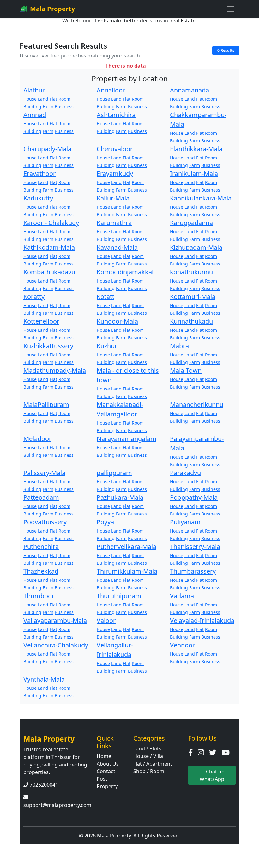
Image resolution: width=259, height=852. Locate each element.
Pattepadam (41, 497)
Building (32, 107)
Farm (48, 107)
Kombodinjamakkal (125, 272)
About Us (108, 763)
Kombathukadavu (49, 272)
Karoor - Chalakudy (51, 222)
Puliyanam (185, 522)
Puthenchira (41, 546)
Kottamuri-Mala (192, 296)
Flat (53, 99)
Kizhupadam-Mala (196, 247)
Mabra (179, 346)
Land (43, 99)
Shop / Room (148, 771)
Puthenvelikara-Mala (126, 546)
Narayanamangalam (126, 438)
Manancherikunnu (196, 404)
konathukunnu (191, 272)
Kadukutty (38, 198)
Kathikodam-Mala (49, 247)
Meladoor (37, 438)
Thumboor (38, 596)
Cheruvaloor (115, 149)
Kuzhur (107, 346)
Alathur (34, 90)
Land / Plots (147, 748)
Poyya (105, 522)
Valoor (106, 620)
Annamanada (189, 90)
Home (104, 756)
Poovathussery (45, 522)
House (30, 99)
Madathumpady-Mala (54, 370)
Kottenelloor (41, 321)
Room (64, 99)
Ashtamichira (116, 114)
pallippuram (114, 472)
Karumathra (114, 222)
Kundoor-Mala (117, 321)
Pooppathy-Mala (194, 497)
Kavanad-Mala (117, 247)
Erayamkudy (115, 173)
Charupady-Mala (47, 149)
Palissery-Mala (44, 472)
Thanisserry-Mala (195, 546)
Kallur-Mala (113, 198)
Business (64, 107)
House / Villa (148, 756)
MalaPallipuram (46, 404)
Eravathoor (39, 173)
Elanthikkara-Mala (196, 149)
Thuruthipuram (119, 596)
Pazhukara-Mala (120, 497)
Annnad (34, 114)
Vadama (182, 596)
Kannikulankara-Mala (201, 198)
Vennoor (182, 645)
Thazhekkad (40, 571)
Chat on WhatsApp (212, 775)
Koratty (34, 296)
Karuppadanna (191, 222)
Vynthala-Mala (44, 679)
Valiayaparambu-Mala (55, 620)
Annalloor (111, 90)
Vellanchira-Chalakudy (55, 645)
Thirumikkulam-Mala (127, 571)
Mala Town (186, 370)
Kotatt (105, 296)
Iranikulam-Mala (194, 173)
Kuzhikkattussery (48, 346)
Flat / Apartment (152, 763)
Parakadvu (185, 472)
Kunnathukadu (191, 321)
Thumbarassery (193, 571)
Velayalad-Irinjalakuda (202, 620)
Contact (106, 771)
